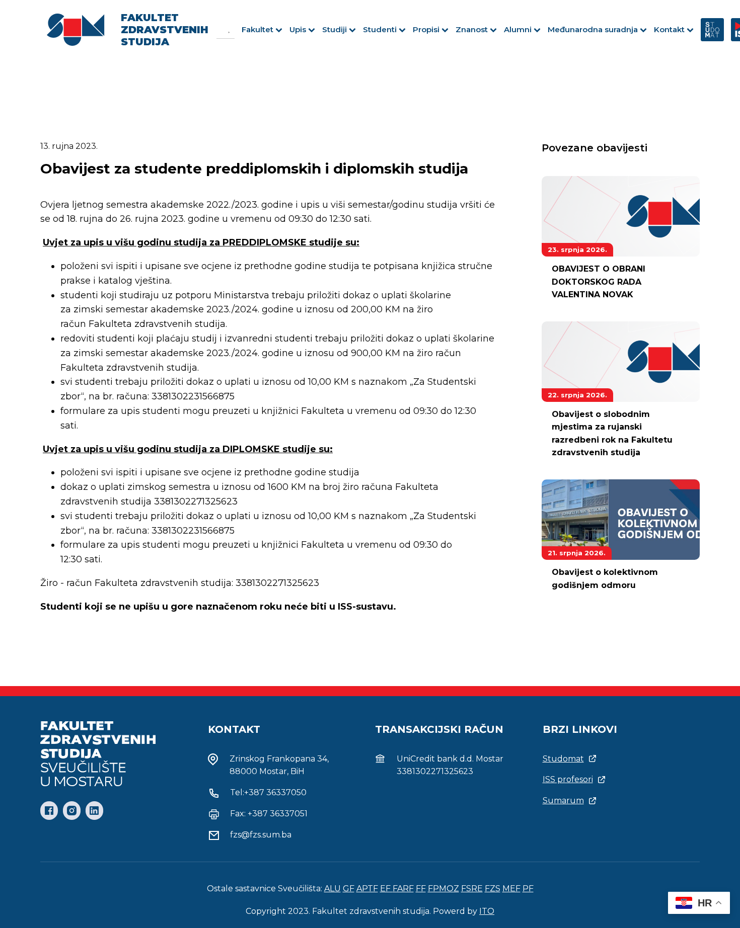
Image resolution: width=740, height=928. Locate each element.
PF (528, 888)
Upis (297, 29)
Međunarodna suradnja (593, 29)
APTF (367, 888)
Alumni (518, 29)
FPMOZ (443, 888)
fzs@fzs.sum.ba (260, 834)
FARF (403, 888)
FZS (492, 888)
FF (421, 888)
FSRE (472, 888)
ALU (332, 888)
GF (348, 888)
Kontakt (669, 29)
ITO (486, 911)
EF (386, 888)
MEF (511, 888)
